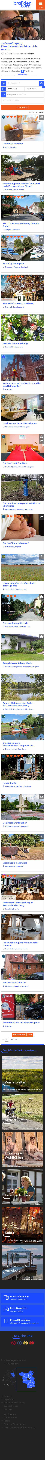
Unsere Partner (11, 1418)
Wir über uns (10, 1414)
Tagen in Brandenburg (14, 1424)
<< (3, 1040)
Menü (41, 7)
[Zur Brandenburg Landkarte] (19, 1380)
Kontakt (7, 1396)
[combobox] (22, 83)
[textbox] (16, 94)
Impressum (9, 1399)
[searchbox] (19, 83)
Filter (30, 1035)
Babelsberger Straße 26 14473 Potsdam (15, 1362)
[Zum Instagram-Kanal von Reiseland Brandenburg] (26, 1344)
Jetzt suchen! (22, 107)
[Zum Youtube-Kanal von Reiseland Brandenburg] (32, 1344)
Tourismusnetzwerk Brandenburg (19, 1428)
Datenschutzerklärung (14, 1403)
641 (12, 1040)
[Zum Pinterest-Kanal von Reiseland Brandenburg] (13, 1344)
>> (16, 1040)
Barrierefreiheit (11, 1406)
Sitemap (8, 1409)
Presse (7, 1421)
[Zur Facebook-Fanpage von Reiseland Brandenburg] (19, 1344)
